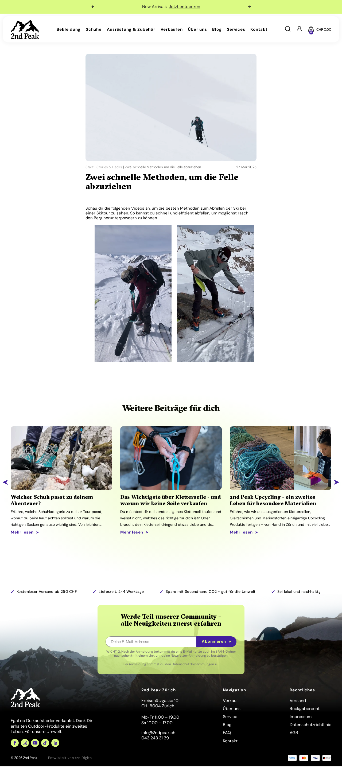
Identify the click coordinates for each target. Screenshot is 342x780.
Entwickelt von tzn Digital (70, 757)
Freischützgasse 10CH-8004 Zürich (159, 703)
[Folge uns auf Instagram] (25, 743)
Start (90, 167)
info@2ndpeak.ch (158, 732)
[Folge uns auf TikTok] (45, 743)
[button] (5, 482)
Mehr (204, 6)
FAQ (227, 732)
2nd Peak (30, 757)
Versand (298, 700)
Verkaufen (172, 29)
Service (230, 716)
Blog (216, 29)
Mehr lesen (22, 532)
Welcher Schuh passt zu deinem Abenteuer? (52, 500)
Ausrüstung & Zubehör (131, 29)
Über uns (197, 29)
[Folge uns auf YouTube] (35, 743)
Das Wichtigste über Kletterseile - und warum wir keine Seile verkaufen (170, 500)
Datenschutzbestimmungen (193, 664)
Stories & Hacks (109, 167)
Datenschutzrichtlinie (310, 724)
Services (236, 29)
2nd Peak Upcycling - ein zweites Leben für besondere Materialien (273, 500)
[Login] (299, 29)
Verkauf (230, 700)
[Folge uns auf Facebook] (15, 743)
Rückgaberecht (305, 708)
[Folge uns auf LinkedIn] (55, 743)
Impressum (301, 716)
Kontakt (258, 29)
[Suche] (287, 29)
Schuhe (94, 29)
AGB (294, 732)
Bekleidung (69, 29)
